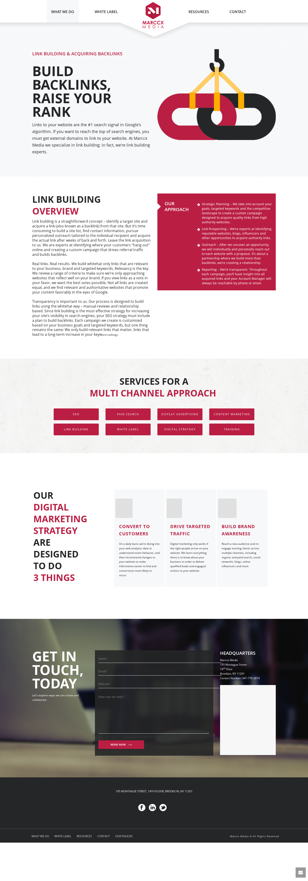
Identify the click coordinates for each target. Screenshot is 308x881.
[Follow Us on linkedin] (152, 808)
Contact (238, 11)
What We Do (62, 11)
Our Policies (124, 836)
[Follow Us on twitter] (163, 808)
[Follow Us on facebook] (141, 808)
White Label (106, 11)
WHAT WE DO (40, 836)
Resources (198, 11)
